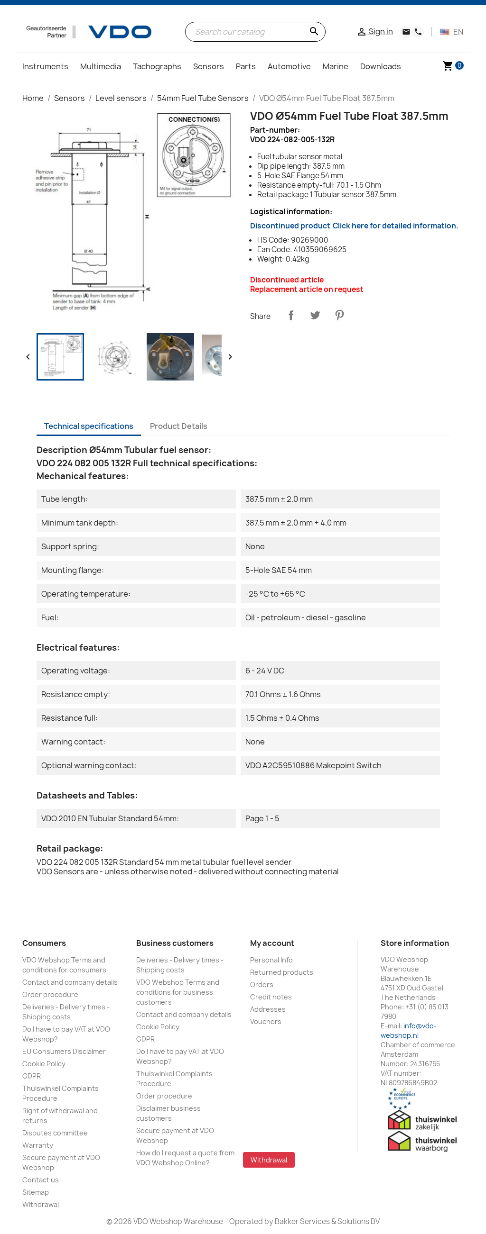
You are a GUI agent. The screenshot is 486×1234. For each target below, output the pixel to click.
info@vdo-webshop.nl (409, 1030)
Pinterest (339, 315)
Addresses (268, 1009)
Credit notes (271, 996)
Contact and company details (70, 982)
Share (290, 315)
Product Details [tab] (178, 426)
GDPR (31, 1075)
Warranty (37, 1145)
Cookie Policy (43, 1063)
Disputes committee (55, 1132)
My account (272, 943)
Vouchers (265, 1021)
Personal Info (271, 959)
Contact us (40, 1179)
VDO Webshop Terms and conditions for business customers (177, 992)
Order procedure (50, 994)
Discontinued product (354, 226)
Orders (261, 984)
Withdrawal (40, 1204)
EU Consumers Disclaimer (64, 1051)
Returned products (281, 972)
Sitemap (35, 1192)
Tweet (315, 315)
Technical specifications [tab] (88, 426)
